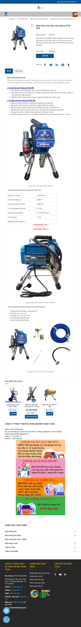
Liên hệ (45, 56)
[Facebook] (44, 64)
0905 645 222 (71, 2)
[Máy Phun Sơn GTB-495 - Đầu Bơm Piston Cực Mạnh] (40, 7)
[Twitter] (50, 64)
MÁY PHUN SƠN (23, 19)
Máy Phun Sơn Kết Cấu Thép (39, 19)
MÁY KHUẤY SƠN (11, 543)
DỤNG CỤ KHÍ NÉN (11, 551)
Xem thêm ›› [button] (13, 410)
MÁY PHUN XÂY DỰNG (13, 535)
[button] (75, 14)
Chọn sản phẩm (31, 416)
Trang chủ (12, 19)
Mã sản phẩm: (41, 35)
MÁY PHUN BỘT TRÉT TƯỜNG (15, 539)
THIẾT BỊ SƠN (10, 547)
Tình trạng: (40, 51)
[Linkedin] (56, 64)
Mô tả (9, 71)
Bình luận (18, 71)
